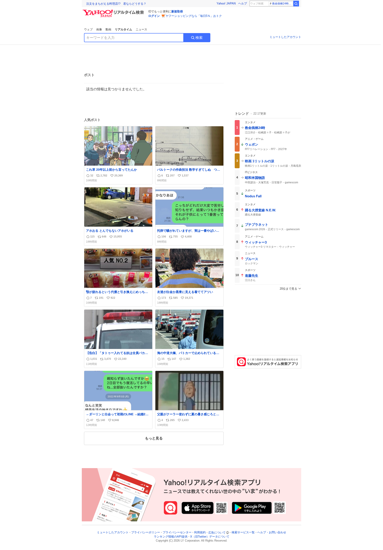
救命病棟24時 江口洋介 (282, 3)
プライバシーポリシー (145, 532)
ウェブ (88, 29)
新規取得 (177, 11)
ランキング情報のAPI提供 (171, 536)
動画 (108, 29)
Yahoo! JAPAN (226, 3)
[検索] (296, 3)
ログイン (154, 16)
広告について (217, 532)
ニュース (141, 29)
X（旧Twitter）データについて (209, 536)
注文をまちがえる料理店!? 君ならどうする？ (116, 3)
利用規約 (200, 532)
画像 (99, 29)
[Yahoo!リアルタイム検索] (114, 11)
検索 (199, 38)
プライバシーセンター (177, 532)
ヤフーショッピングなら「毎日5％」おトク (194, 16)
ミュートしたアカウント (285, 37)
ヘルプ (242, 3)
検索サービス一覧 (243, 532)
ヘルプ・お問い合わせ (271, 532)
